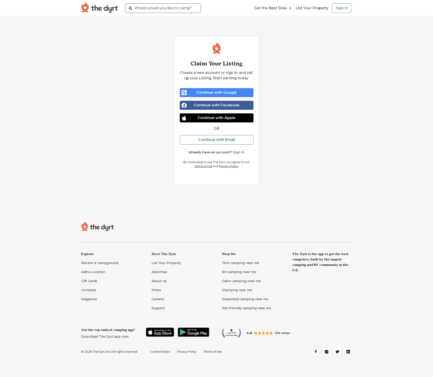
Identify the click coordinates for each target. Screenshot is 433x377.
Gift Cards (89, 281)
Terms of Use (203, 166)
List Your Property (312, 8)
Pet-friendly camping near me (246, 308)
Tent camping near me (240, 263)
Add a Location (93, 272)
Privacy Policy (228, 166)
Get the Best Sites (270, 8)
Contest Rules (160, 351)
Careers (158, 299)
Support (158, 308)
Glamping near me (237, 290)
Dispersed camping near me (245, 299)
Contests (88, 290)
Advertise (159, 272)
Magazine (89, 299)
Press (156, 290)
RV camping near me (239, 272)
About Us (159, 281)
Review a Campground (99, 263)
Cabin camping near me (241, 281)
